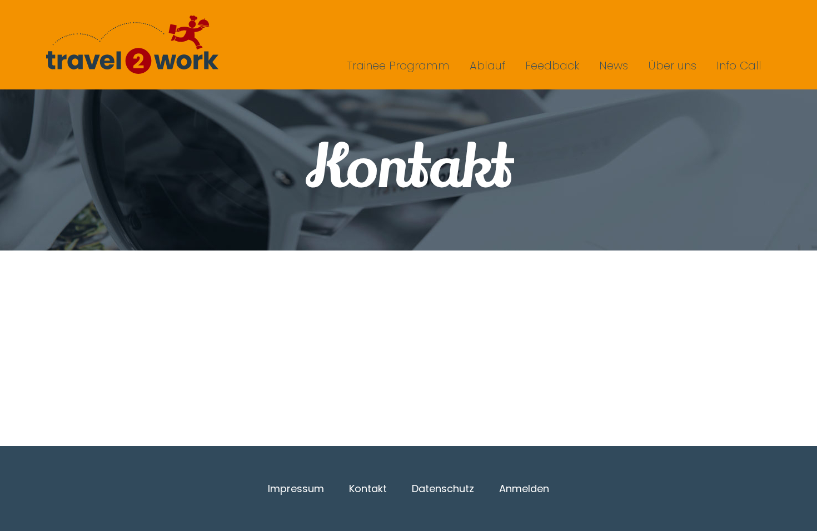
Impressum (296, 488)
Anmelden (524, 488)
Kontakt (368, 488)
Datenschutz (443, 488)
